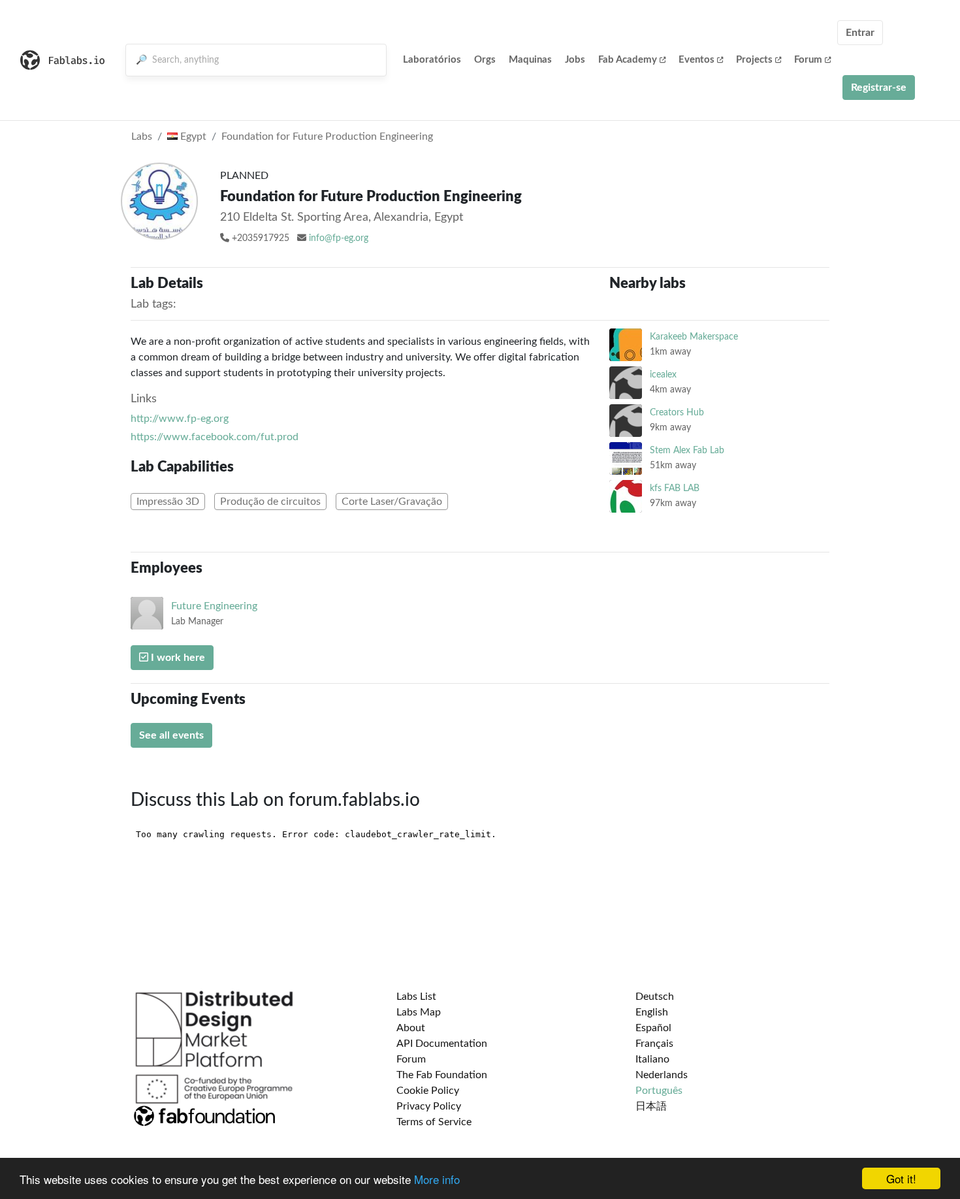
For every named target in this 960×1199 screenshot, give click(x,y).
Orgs (485, 60)
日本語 (651, 1106)
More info (437, 1179)
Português (658, 1090)
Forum (808, 60)
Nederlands (661, 1075)
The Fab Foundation (441, 1075)
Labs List (416, 996)
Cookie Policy (427, 1090)
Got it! (901, 1178)
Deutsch (654, 996)
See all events (171, 735)
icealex (663, 374)
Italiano (652, 1059)
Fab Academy (627, 60)
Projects (754, 60)
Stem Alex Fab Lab (687, 450)
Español (653, 1028)
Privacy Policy (428, 1106)
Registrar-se (878, 87)
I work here (176, 657)
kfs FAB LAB (674, 488)
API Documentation (441, 1043)
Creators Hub (677, 412)
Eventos (696, 60)
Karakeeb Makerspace (694, 337)
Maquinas (530, 60)
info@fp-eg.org (338, 238)
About (410, 1028)
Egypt (192, 136)
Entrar (860, 32)
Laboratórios (432, 60)
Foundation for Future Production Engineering (327, 136)
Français (654, 1043)
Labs (141, 136)
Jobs (575, 60)
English (651, 1012)
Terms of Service (434, 1122)
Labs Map (418, 1012)
